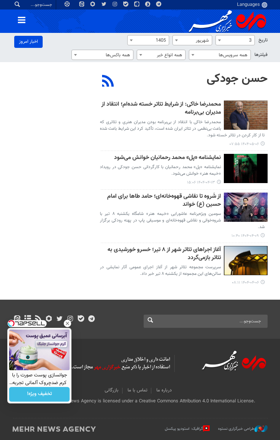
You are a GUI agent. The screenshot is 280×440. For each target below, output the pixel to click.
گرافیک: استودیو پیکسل (184, 429)
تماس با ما (137, 390)
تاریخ (263, 40)
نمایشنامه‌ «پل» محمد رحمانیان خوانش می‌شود (167, 158)
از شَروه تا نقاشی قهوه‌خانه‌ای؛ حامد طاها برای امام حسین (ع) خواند (164, 201)
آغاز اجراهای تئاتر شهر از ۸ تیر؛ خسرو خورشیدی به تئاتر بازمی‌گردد (164, 254)
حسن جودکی (237, 79)
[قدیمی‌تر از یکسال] (246, 115)
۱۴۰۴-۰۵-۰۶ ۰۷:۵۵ (244, 144)
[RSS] (108, 82)
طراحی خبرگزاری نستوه (236, 429)
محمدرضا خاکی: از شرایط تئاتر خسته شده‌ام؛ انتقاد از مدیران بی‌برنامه (161, 108)
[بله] (80, 319)
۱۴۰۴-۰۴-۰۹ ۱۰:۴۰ (245, 236)
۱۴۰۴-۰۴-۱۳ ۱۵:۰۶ (201, 182)
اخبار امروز (28, 41)
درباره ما (164, 390)
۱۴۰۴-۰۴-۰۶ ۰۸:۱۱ (245, 283)
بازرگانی (111, 390)
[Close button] (67, 323)
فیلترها (261, 54)
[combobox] (235, 40)
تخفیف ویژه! (39, 394)
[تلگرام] (91, 319)
